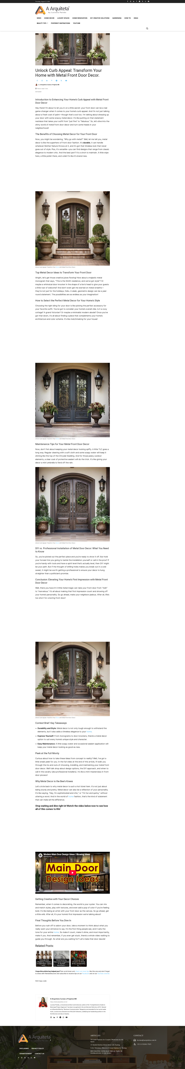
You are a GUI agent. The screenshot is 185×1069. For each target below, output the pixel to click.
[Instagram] (130, 1)
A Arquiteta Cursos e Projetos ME (49, 84)
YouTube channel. (103, 973)
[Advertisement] (72, 175)
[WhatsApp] (145, 1)
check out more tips (82, 971)
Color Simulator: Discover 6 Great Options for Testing (108, 1048)
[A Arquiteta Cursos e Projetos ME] (36, 85)
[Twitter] (142, 1)
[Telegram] (139, 1)
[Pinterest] (136, 1)
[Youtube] (148, 1)
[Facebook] (127, 1)
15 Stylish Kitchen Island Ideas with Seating (105, 1045)
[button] (147, 28)
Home (57, 267)
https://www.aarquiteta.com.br (58, 1002)
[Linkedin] (133, 1)
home (89, 731)
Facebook (85, 973)
